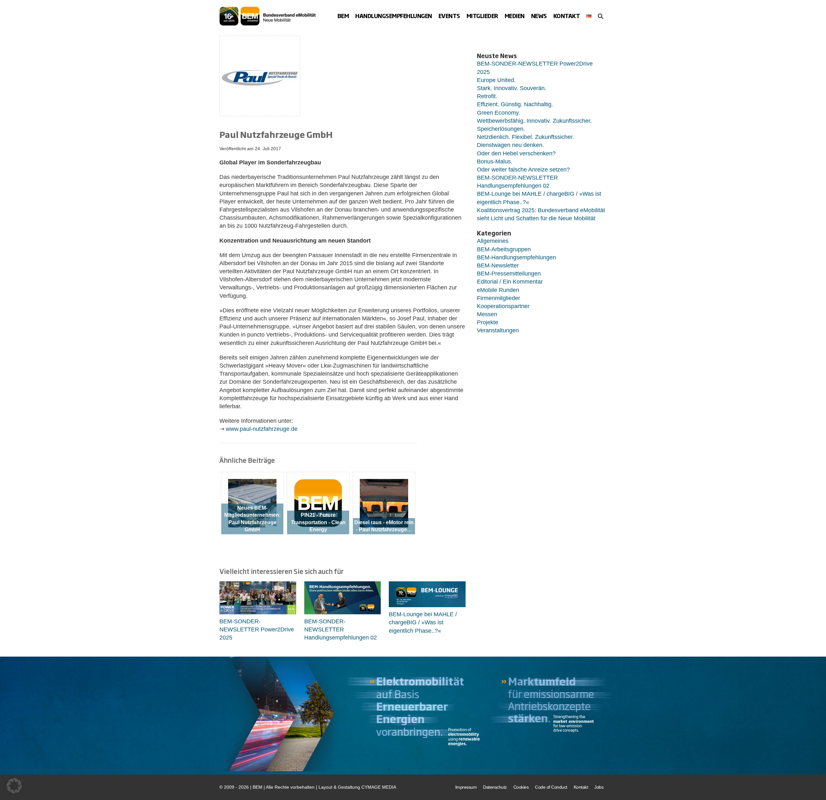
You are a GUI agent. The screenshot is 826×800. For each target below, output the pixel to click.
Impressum (466, 787)
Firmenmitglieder (498, 298)
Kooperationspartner (503, 306)
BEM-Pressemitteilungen (509, 273)
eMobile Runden (498, 290)
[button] (601, 16)
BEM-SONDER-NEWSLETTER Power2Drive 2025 (256, 629)
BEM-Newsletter (498, 265)
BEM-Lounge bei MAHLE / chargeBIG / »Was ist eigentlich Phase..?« (423, 622)
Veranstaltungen (498, 330)
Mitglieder (482, 16)
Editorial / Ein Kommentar (510, 281)
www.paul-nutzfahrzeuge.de (261, 429)
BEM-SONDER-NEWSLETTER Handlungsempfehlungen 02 (340, 629)
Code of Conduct (551, 787)
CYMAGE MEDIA (378, 787)
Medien (515, 16)
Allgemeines (493, 241)
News (539, 16)
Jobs (598, 787)
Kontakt (566, 16)
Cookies (521, 787)
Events (449, 16)
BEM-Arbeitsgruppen (504, 249)
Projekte (487, 322)
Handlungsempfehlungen (393, 16)
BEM (343, 16)
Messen (487, 314)
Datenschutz (495, 787)
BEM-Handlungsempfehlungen (516, 257)
